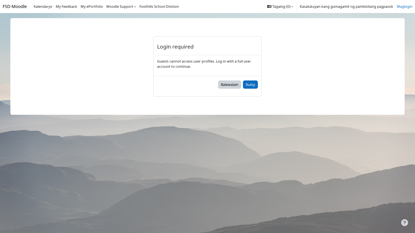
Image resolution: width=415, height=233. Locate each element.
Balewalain (229, 84)
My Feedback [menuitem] (66, 6)
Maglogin (404, 6)
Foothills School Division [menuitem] (159, 6)
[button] (280, 6)
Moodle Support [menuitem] (119, 6)
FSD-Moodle (15, 6)
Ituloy (250, 84)
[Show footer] (404, 222)
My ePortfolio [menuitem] (92, 6)
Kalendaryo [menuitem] (43, 6)
